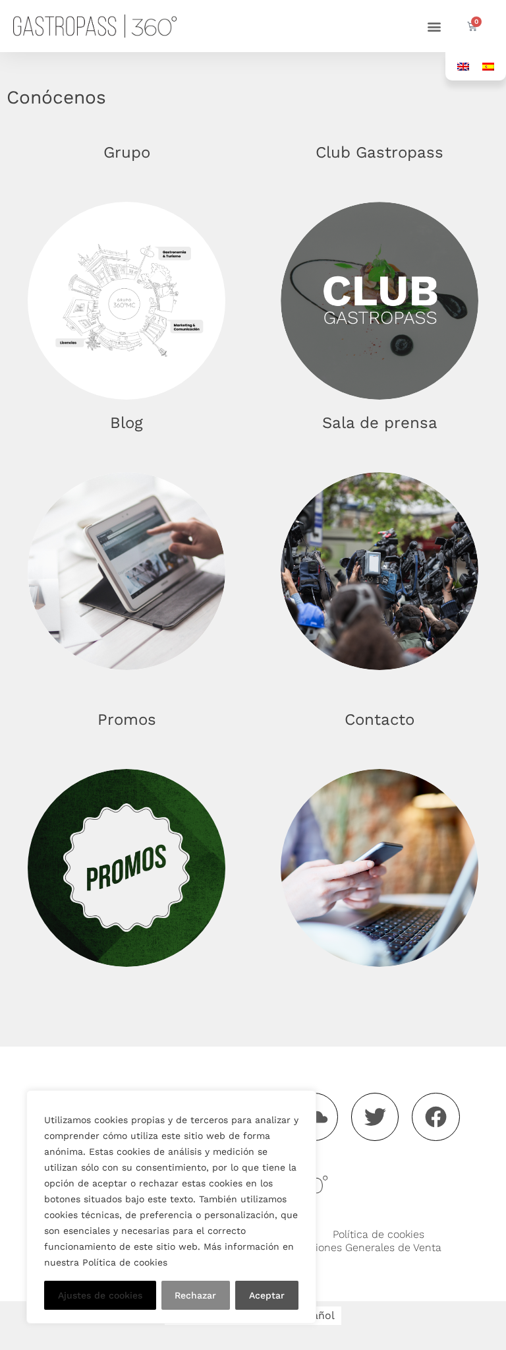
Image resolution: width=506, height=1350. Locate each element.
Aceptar (267, 1295)
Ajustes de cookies (100, 1295)
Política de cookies (378, 1234)
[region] (171, 1207)
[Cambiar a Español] (488, 66)
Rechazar (195, 1295)
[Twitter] (375, 1117)
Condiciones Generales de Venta (361, 1247)
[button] (434, 26)
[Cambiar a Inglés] (463, 66)
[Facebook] (436, 1117)
